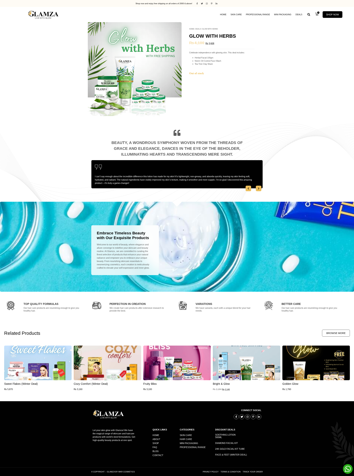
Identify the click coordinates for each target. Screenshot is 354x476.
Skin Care (236, 14)
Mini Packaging (282, 14)
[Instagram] (207, 3)
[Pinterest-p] (211, 3)
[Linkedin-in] (216, 3)
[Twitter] (202, 3)
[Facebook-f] (197, 3)
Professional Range (258, 14)
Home (223, 14)
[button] (308, 14)
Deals (299, 14)
